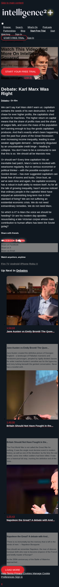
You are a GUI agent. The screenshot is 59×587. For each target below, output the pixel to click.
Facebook (8, 240)
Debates (5, 100)
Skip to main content (12, 3)
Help (4, 573)
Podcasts (47, 27)
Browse (7, 27)
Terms (10, 573)
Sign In (30, 38)
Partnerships (9, 31)
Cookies (28, 573)
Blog (23, 31)
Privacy (18, 573)
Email (21, 240)
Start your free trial (20, 71)
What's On (33, 27)
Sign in (18, 34)
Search (19, 27)
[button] (2, 23)
